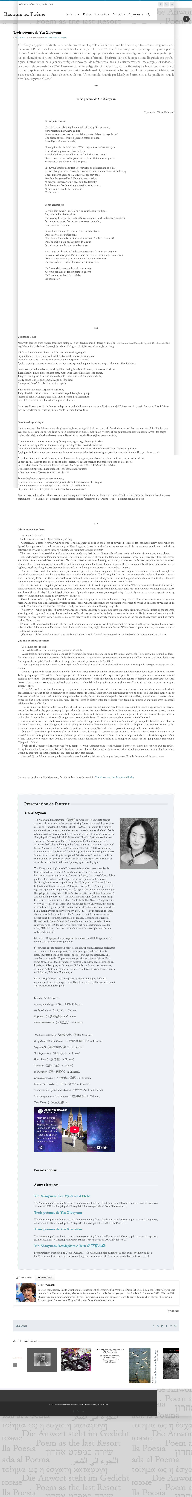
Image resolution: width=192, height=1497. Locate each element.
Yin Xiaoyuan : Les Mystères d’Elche (62, 1196)
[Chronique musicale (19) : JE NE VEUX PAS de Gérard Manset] (130, 1363)
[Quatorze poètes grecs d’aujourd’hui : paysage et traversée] (62, 1356)
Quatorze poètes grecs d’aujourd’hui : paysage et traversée (58, 1349)
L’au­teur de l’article (25, 1277)
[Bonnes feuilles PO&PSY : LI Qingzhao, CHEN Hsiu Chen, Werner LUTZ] (96, 1369)
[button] (148, 14)
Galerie (32, 1353)
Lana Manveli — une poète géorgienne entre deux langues (24, 1353)
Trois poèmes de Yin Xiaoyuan (58, 1212)
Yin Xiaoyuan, (69, 1245)
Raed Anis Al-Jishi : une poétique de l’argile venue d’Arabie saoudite (160, 1352)
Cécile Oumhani (20, 37)
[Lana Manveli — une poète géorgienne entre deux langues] (28, 1359)
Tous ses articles (46, 1277)
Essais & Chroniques (51, 37)
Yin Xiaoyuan (62, 37)
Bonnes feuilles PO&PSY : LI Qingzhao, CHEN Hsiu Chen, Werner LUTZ (92, 1361)
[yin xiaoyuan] (139, 819)
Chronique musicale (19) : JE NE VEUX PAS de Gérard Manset (126, 1357)
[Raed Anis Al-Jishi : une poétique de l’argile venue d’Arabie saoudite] (164, 1361)
